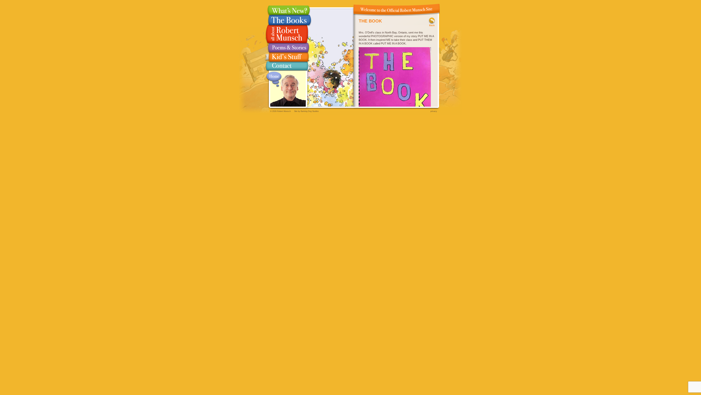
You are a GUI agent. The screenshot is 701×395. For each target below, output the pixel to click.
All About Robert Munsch (287, 34)
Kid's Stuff (287, 57)
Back (432, 25)
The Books (287, 20)
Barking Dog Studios (310, 111)
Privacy (433, 111)
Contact (287, 67)
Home (274, 79)
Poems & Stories (287, 47)
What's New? (287, 10)
